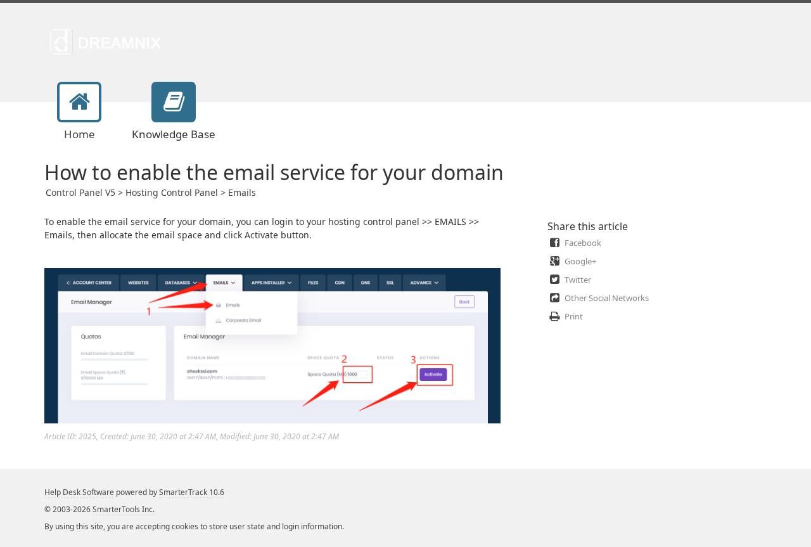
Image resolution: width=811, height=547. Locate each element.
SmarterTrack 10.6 (191, 492)
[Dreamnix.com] (109, 41)
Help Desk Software (79, 492)
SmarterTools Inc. (124, 509)
